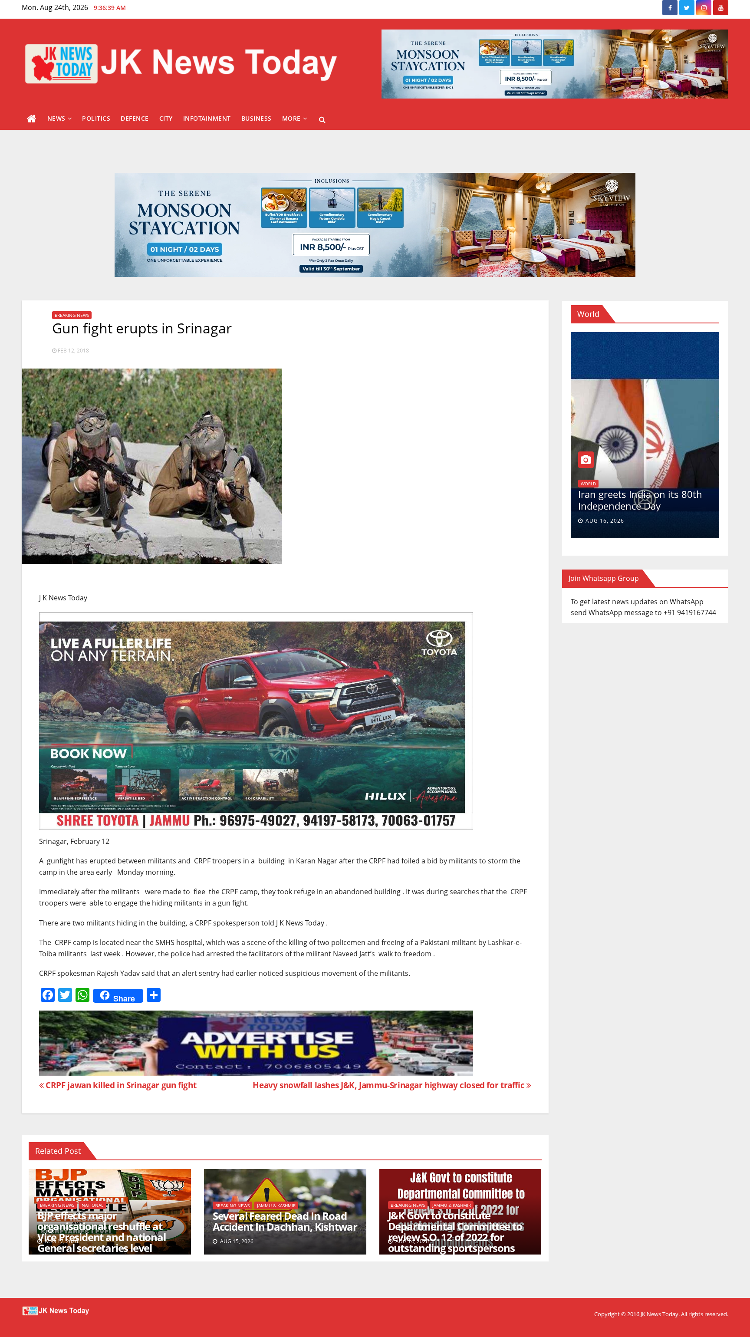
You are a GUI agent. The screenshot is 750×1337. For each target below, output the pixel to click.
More (291, 118)
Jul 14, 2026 (603, 520)
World (630, 474)
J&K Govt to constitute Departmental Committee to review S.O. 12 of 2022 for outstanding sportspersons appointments (455, 1237)
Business (256, 118)
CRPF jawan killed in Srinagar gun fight (120, 1085)
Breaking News (72, 315)
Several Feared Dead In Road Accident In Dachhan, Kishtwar (285, 1221)
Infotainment (207, 118)
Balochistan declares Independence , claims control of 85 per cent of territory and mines (644, 501)
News (56, 118)
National (92, 1205)
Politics (96, 118)
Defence (135, 118)
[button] (322, 119)
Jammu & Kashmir (276, 1205)
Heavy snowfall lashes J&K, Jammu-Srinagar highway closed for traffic (389, 1085)
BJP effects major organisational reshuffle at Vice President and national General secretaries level (101, 1231)
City (166, 118)
